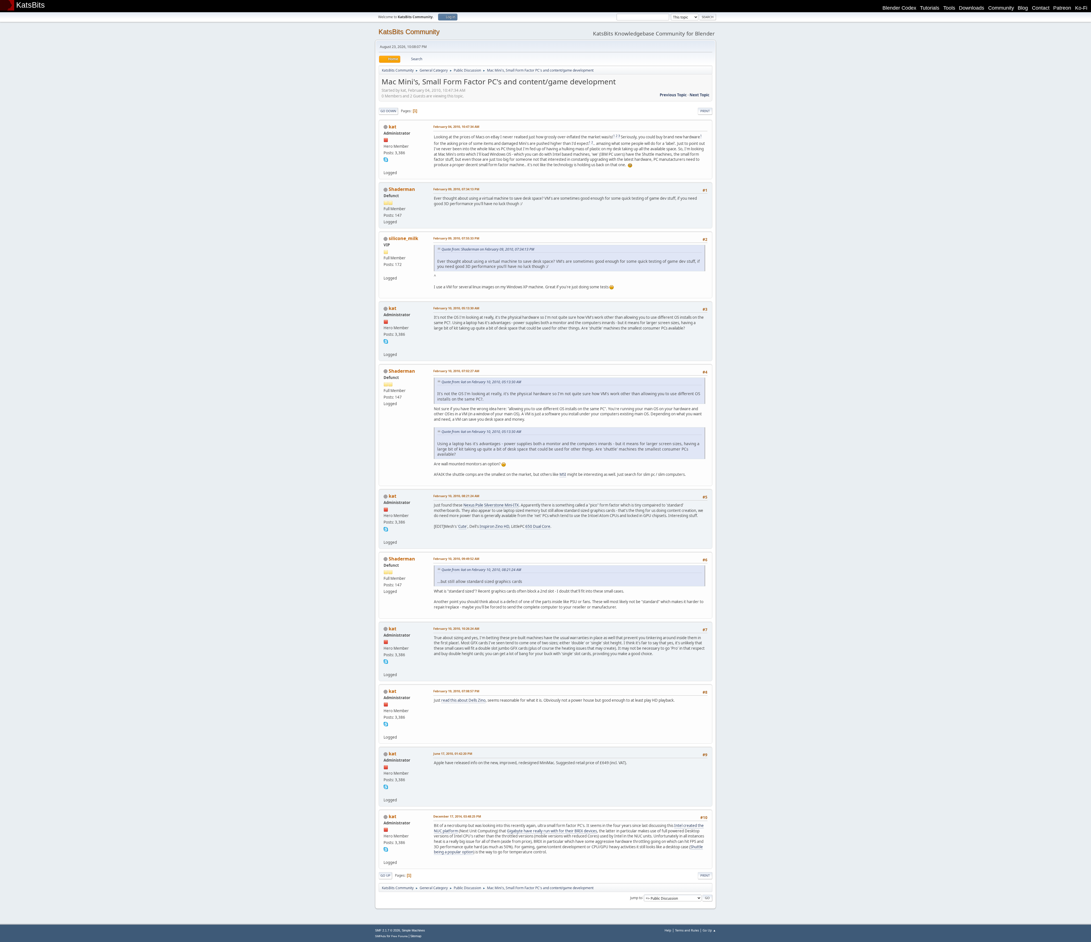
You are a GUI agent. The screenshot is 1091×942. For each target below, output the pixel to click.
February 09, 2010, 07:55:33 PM (456, 238)
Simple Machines (413, 930)
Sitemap (415, 936)
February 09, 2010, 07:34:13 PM (456, 189)
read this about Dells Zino (463, 700)
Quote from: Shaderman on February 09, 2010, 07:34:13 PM (488, 249)
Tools (949, 8)
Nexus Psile (473, 505)
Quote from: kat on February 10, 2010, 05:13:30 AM (481, 382)
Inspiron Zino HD (494, 526)
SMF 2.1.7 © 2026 (387, 930)
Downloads (971, 8)
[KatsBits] (386, 165)
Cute (462, 526)
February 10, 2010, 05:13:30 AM (456, 308)
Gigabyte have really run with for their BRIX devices (552, 830)
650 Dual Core (537, 526)
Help (668, 930)
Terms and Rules (687, 930)
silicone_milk (403, 238)
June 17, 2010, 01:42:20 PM (452, 753)
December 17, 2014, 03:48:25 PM (457, 816)
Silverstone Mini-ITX (501, 505)
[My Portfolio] (386, 271)
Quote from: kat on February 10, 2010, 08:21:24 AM (481, 569)
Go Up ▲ (709, 930)
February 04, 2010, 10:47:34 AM (456, 126)
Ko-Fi (1081, 8)
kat (392, 127)
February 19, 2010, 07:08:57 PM (456, 691)
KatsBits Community (409, 32)
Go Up (385, 875)
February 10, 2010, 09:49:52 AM (456, 559)
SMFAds (380, 936)
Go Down (388, 111)
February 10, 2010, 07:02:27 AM (456, 371)
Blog (1023, 8)
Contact (1041, 8)
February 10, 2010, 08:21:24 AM (456, 496)
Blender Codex (899, 8)
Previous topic (673, 94)
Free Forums (399, 936)
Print (705, 111)
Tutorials (929, 8)
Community (1001, 8)
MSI (562, 474)
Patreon (1062, 8)
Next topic (699, 94)
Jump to (636, 897)
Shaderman (402, 189)
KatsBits (30, 5)
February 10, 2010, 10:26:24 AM (456, 628)
